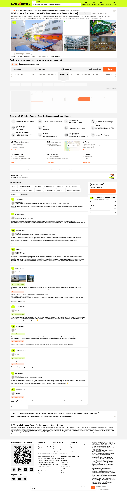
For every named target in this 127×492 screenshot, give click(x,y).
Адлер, (49, 458)
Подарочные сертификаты (61, 447)
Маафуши (52, 469)
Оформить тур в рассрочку (61, 449)
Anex (62, 458)
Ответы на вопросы (76, 449)
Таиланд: (41, 462)
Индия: (40, 473)
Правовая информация (99, 486)
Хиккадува (49, 471)
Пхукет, (46, 462)
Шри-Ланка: (41, 471)
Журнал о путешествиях (60, 453)
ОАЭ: (39, 466)
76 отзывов (15, 182)
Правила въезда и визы (77, 447)
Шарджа (48, 466)
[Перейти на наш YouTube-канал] (19, 478)
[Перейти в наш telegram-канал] (24, 478)
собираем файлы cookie (41, 487)
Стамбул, (46, 460)
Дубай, (43, 466)
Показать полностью (17, 244)
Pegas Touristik (65, 466)
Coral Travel (64, 462)
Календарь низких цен (59, 445)
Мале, (47, 469)
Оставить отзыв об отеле (103, 191)
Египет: (40, 464)
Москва (57, 458)
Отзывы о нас (42, 449)
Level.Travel (64, 464)
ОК (93, 487)
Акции (72, 451)
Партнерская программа (60, 451)
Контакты (41, 451)
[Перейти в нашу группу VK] (13, 478)
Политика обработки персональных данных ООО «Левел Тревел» (102, 488)
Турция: (40, 460)
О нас (39, 445)
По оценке (24, 194)
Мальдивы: (41, 469)
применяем (52, 487)
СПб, (53, 458)
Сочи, (45, 458)
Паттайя (51, 462)
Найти (110, 69)
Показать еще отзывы (18, 407)
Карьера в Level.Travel (44, 447)
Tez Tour (63, 473)
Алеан (63, 475)
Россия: (40, 458)
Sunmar (63, 471)
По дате (13, 194)
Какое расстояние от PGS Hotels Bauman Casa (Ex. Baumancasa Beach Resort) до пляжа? (41, 416)
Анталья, (52, 460)
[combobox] (96, 69)
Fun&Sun (63, 469)
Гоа (43, 473)
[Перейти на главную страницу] (20, 3)
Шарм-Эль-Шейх (53, 464)
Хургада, (45, 464)
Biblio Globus (65, 460)
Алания (57, 460)
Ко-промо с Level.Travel (44, 453)
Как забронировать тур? (77, 445)
